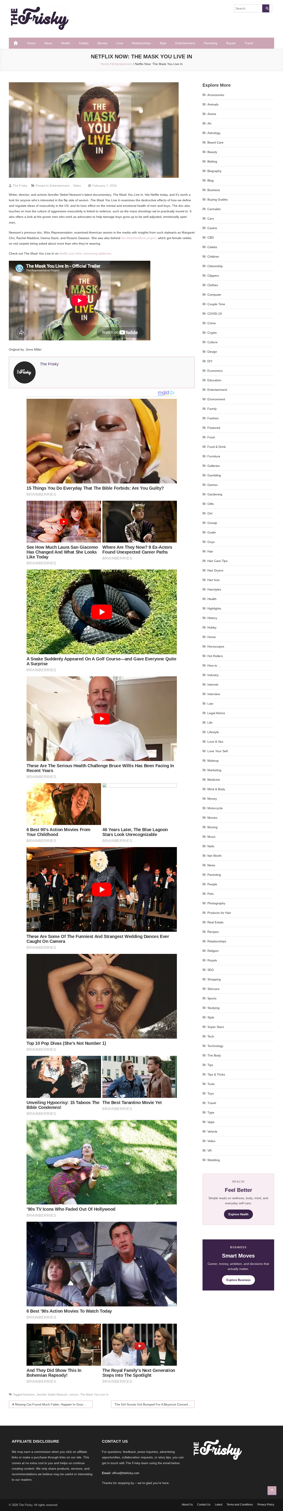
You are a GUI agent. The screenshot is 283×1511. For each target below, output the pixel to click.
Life (209, 722)
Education (214, 380)
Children (213, 256)
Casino (212, 228)
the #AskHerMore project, (139, 238)
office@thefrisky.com (125, 1473)
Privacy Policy (265, 1504)
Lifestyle (213, 732)
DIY (209, 361)
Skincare (213, 989)
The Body (214, 1055)
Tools (211, 1084)
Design (212, 351)
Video (77, 185)
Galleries (213, 466)
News (48, 43)
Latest (218, 1504)
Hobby (211, 627)
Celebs (84, 43)
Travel (249, 43)
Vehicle (212, 1131)
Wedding (213, 1160)
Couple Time (216, 304)
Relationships (141, 43)
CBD (210, 237)
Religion (213, 951)
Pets (210, 893)
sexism (73, 1394)
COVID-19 (214, 313)
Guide (211, 532)
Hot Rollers (215, 656)
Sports (211, 998)
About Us (187, 1504)
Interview (213, 694)
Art (209, 123)
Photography (216, 903)
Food (211, 437)
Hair (210, 551)
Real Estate (215, 922)
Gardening (214, 494)
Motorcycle (215, 808)
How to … (214, 665)
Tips (210, 1065)
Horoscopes (215, 646)
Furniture (213, 456)
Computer (214, 294)
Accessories (215, 95)
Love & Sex (215, 741)
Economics (215, 370)
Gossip (212, 523)
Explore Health (238, 1214)
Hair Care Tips (217, 561)
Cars (210, 218)
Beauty (212, 152)
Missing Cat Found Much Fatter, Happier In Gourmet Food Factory (53, 1404)
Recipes (213, 932)
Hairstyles (214, 589)
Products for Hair (219, 913)
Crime (211, 323)
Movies (102, 43)
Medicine (213, 779)
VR (209, 1150)
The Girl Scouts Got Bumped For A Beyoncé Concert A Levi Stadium (155, 1404)
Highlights (214, 608)
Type (210, 1112)
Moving (212, 827)
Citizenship (215, 266)
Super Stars (215, 1027)
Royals (231, 43)
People (212, 884)
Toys (210, 1093)
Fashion (213, 418)
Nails (210, 846)
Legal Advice (216, 713)
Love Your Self (217, 751)
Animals (212, 104)
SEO (210, 970)
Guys (211, 542)
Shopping (214, 979)
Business (213, 190)
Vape (210, 1122)
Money (212, 798)
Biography (214, 171)
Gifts (210, 504)
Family (212, 408)
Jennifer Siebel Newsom (51, 1394)
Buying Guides (217, 199)
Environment (216, 399)
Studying (213, 1008)
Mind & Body (216, 789)
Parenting (210, 43)
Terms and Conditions (240, 1504)
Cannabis (214, 209)
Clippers (213, 275)
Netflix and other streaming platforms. (85, 253)
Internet (212, 684)
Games (212, 485)
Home (31, 43)
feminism (29, 1394)
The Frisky (20, 185)
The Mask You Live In (94, 1394)
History (212, 618)
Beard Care (215, 142)
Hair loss (213, 580)
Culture (212, 342)
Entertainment (185, 43)
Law (210, 703)
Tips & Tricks (216, 1074)
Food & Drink (216, 447)
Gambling (214, 475)
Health (65, 43)
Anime (211, 114)
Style (163, 43)
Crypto (212, 332)
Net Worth (214, 855)
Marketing (214, 770)
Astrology (213, 133)
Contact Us (203, 1504)
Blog (210, 180)
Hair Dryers (215, 570)
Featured (213, 428)
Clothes (212, 285)
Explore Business (238, 1280)
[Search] (265, 8)
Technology (215, 1046)
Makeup (213, 760)
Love (119, 43)
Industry (213, 675)
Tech (210, 1036)
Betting (212, 161)
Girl (209, 513)
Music (211, 836)
